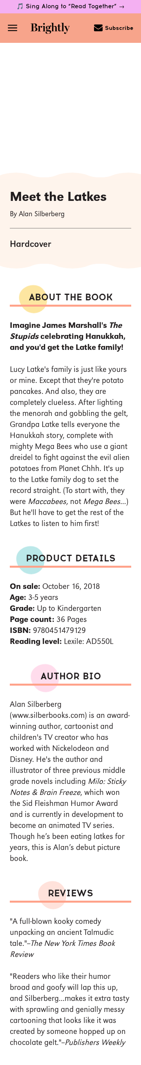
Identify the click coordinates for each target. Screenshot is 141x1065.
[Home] (50, 29)
